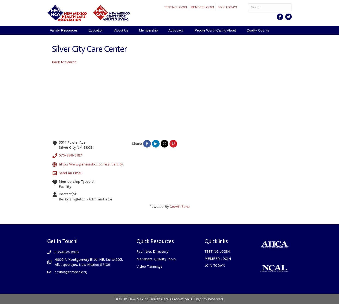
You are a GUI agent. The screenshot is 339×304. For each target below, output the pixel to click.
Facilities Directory (152, 251)
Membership (148, 30)
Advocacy (176, 30)
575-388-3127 (70, 155)
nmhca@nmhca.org (70, 272)
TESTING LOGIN (175, 7)
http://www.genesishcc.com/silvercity (91, 164)
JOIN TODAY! (227, 7)
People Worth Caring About (215, 30)
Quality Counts (258, 30)
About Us (121, 30)
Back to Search (64, 62)
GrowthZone (180, 206)
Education (96, 30)
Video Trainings (149, 266)
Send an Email (71, 173)
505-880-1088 (66, 252)
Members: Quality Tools (156, 259)
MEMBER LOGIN (202, 7)
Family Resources (64, 30)
